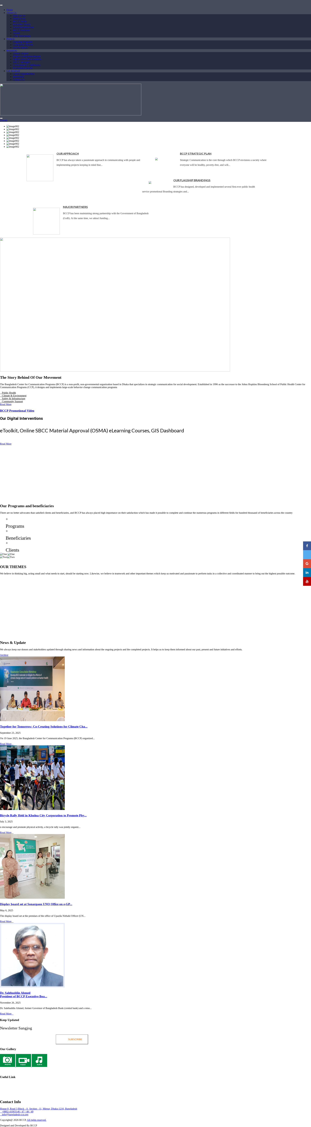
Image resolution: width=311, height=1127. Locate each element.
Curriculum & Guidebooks (26, 65)
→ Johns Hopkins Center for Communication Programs (29, 1084)
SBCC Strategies (21, 62)
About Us (11, 12)
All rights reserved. (36, 1120)
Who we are (19, 15)
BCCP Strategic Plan (195, 153)
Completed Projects (23, 44)
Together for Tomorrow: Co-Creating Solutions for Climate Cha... (43, 726)
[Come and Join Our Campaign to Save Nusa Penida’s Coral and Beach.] (155, 689)
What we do (19, 18)
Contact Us (18, 79)
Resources (11, 50)
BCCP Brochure (21, 30)
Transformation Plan (23, 27)
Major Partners (75, 207)
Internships (18, 76)
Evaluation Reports (23, 68)
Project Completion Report (26, 56)
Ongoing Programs (22, 41)
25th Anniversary (22, 36)
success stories (20, 47)
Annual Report (20, 53)
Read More (6, 743)
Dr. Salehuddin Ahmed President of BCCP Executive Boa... (23, 994)
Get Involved (13, 70)
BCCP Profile (20, 21)
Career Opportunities (23, 73)
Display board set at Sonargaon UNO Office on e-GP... (36, 904)
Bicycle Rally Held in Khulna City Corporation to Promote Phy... (43, 815)
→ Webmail (6, 1070)
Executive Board (21, 24)
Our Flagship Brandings (191, 180)
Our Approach (68, 153)
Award (16, 33)
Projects (10, 38)
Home (9, 9)
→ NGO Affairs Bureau (28, 1094)
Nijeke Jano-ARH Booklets (27, 59)
